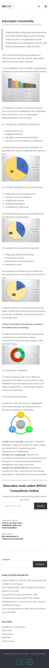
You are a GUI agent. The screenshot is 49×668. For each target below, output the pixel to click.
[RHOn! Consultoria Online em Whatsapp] (29, 662)
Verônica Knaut (8, 641)
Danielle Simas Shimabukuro (31, 24)
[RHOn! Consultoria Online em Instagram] (19, 662)
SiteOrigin (42, 654)
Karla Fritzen (7, 630)
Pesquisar (6, 559)
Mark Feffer (6, 637)
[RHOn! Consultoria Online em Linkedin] (24, 662)
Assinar (40, 506)
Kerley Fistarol (7, 634)
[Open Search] (39, 6)
